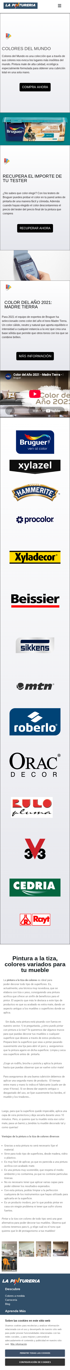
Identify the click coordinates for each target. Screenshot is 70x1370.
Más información (19, 1344)
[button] (60, 6)
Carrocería (11, 1300)
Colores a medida (15, 1296)
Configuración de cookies (35, 1362)
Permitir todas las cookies (35, 1353)
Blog (7, 1304)
